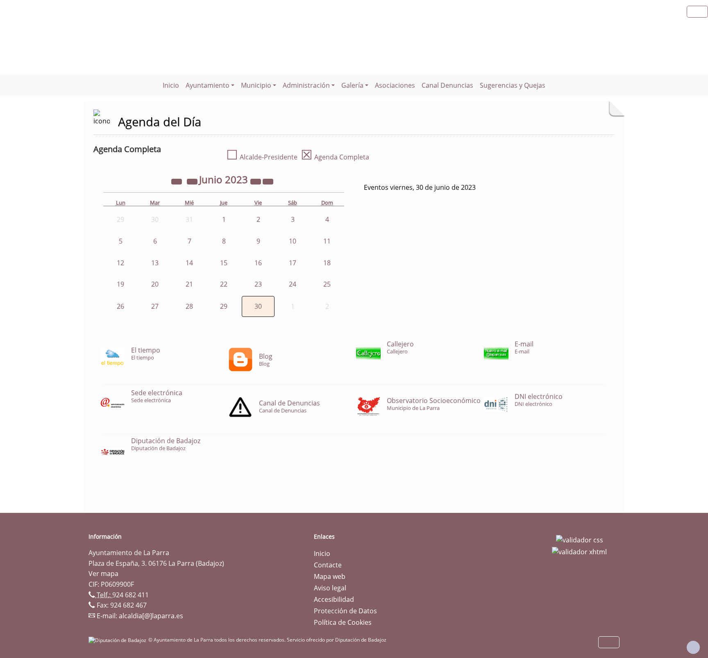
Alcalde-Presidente (261, 157)
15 (223, 262)
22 (223, 284)
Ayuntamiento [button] (207, 85)
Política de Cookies (343, 622)
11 (327, 241)
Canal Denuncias (447, 85)
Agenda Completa (335, 157)
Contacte (328, 564)
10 (292, 241)
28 (189, 306)
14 (189, 262)
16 (258, 262)
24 (292, 284)
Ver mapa (103, 573)
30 (258, 306)
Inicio (171, 85)
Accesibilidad (334, 599)
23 (258, 284)
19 (120, 284)
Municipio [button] (256, 85)
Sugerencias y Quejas (512, 85)
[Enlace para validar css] (579, 539)
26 (120, 306)
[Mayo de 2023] (193, 180)
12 (120, 262)
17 (292, 262)
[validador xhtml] (579, 551)
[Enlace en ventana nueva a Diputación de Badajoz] (118, 639)
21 (189, 284)
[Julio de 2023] (268, 180)
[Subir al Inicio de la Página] (693, 647)
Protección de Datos (345, 610)
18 (327, 262)
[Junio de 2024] (256, 180)
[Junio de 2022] (177, 180)
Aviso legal (330, 587)
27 (155, 306)
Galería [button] (352, 85)
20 (155, 284)
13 (155, 262)
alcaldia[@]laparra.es (151, 615)
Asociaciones (395, 85)
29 (223, 306)
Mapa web (329, 576)
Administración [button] (306, 85)
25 (327, 284)
